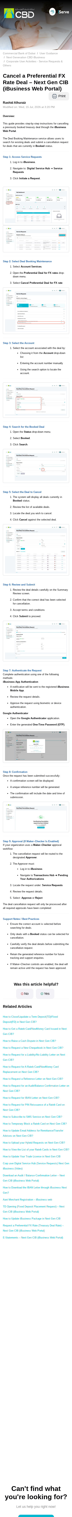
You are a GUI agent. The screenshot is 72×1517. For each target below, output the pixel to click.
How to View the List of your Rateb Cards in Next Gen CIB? (36, 1149)
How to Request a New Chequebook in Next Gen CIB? (33, 1047)
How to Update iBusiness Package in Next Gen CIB (31, 1218)
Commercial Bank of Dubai (19, 53)
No (26, 994)
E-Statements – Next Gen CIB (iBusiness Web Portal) (33, 1237)
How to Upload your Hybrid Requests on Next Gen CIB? (34, 1142)
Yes (47, 994)
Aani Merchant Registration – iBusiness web (27, 1199)
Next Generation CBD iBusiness (25, 57)
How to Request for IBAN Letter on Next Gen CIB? (31, 1097)
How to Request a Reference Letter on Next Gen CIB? (33, 1078)
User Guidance (49, 53)
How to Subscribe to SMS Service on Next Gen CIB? (32, 1116)
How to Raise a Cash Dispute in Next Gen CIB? (29, 1040)
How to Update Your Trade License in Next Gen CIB (31, 1156)
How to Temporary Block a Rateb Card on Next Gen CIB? (35, 1123)
